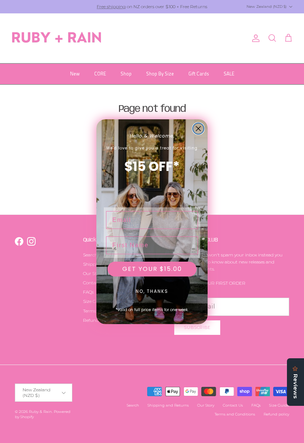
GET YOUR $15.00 (152, 269)
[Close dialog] (198, 128)
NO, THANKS (152, 291)
